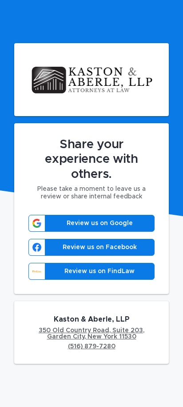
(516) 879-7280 (91, 346)
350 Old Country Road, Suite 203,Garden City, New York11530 (91, 333)
